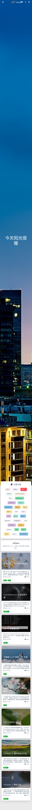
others (27, 576)
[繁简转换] (22, 2)
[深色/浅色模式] (29, 2)
